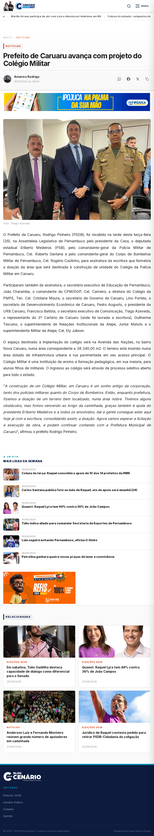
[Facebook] (128, 79)
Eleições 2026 (12, 795)
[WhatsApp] (119, 79)
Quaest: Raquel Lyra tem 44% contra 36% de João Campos (66, 506)
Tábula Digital (143, 831)
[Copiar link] (147, 79)
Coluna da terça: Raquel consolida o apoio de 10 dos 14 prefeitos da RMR (76, 473)
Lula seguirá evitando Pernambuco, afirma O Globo (59, 540)
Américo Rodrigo (27, 76)
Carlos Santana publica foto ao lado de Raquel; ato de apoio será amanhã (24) (79, 490)
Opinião (8, 816)
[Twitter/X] (138, 79)
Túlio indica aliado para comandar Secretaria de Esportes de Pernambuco (77, 523)
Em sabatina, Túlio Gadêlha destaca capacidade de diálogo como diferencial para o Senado (38, 671)
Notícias (23, 37)
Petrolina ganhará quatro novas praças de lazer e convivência (68, 556)
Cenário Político (13, 802)
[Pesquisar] (129, 6)
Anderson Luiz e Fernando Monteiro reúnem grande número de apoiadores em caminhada (37, 737)
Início (7, 37)
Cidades (8, 809)
